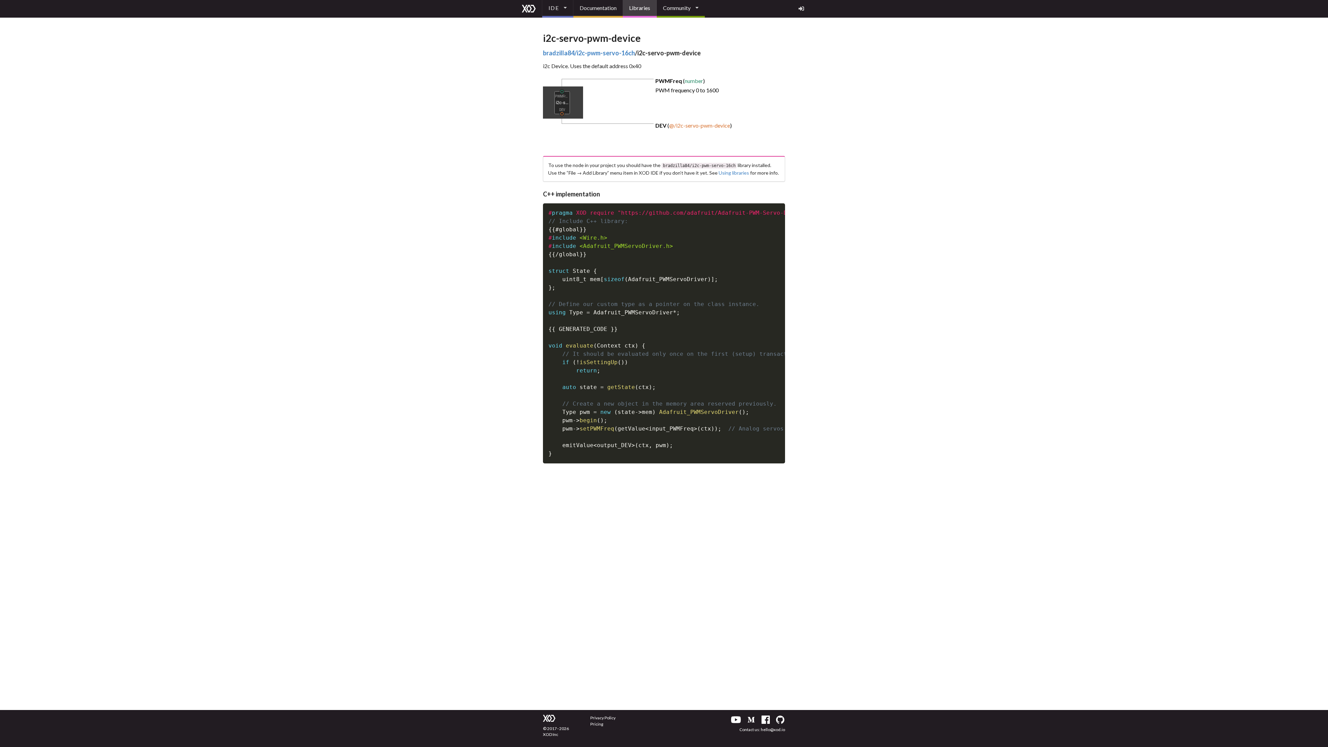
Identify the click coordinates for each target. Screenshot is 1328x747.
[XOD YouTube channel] (736, 720)
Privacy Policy (603, 717)
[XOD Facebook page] (766, 720)
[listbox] (557, 9)
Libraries (639, 7)
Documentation (598, 7)
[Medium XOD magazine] (751, 720)
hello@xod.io (773, 729)
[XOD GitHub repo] (780, 720)
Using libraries (734, 173)
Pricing (596, 724)
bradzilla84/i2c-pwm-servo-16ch (589, 53)
